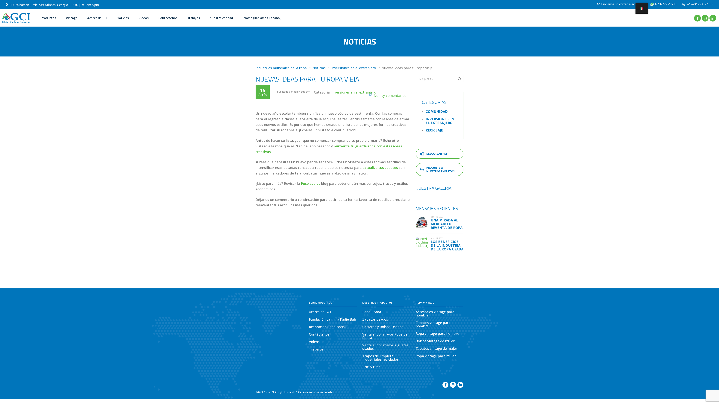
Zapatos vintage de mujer (436, 348)
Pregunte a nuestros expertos (440, 169)
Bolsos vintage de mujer (435, 341)
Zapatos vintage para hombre (433, 324)
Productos (48, 17)
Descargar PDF (437, 153)
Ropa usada (371, 312)
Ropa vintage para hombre (437, 333)
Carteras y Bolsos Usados (382, 327)
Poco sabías (310, 183)
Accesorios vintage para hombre (435, 313)
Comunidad (437, 111)
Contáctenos (168, 17)
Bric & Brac (371, 367)
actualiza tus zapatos (380, 167)
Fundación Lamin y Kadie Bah (332, 319)
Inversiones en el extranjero (353, 92)
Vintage (72, 17)
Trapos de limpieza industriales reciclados (380, 358)
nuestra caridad (221, 17)
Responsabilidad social (327, 327)
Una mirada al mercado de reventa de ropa (446, 224)
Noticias (123, 17)
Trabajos (193, 17)
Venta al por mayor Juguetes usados (385, 347)
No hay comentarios (390, 95)
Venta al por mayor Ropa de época (384, 336)
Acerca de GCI (97, 17)
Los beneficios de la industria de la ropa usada (447, 245)
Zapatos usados (375, 319)
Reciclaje (434, 130)
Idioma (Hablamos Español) (262, 17)
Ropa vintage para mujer (436, 356)
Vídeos (144, 17)
